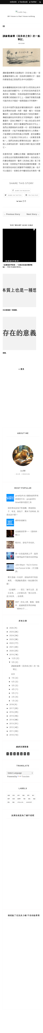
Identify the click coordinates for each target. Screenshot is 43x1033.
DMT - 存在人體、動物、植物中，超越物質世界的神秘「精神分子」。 (27, 605)
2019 (11, 654)
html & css (20, 802)
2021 (11, 647)
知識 (9, 795)
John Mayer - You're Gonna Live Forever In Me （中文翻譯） (26, 568)
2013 (11, 723)
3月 (13, 693)
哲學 (28, 795)
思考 (24, 201)
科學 (18, 795)
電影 (24, 798)
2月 (13, 697)
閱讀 (34, 798)
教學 (9, 798)
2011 (11, 731)
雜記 (14, 802)
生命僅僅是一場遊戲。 (10, 310)
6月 (13, 682)
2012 (11, 727)
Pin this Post (33, 195)
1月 (13, 701)
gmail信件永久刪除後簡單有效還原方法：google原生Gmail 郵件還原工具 (27, 499)
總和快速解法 (21, 520)
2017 (11, 708)
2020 (11, 651)
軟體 (14, 798)
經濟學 (19, 798)
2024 (11, 635)
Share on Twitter (15, 195)
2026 (11, 628)
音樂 (23, 795)
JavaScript (29, 802)
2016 (11, 712)
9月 (13, 662)
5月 (13, 685)
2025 (11, 632)
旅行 (33, 795)
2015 (11, 716)
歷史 (9, 802)
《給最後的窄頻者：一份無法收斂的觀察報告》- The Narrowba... (17, 266)
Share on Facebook (22, 190)
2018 (11, 704)
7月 (13, 678)
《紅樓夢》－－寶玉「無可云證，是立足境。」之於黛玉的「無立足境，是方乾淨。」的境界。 (22, 592)
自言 (13, 674)
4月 (13, 689)
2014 (11, 720)
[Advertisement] (19, 862)
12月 (14, 658)
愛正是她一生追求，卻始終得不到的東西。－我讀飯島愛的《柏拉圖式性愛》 (22, 580)
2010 (11, 735)
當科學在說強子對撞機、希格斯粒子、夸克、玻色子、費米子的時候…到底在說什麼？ (22, 511)
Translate (25, 776)
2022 (11, 643)
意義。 (5, 353)
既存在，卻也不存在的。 (25, 542)
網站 (29, 798)
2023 (11, 639)
